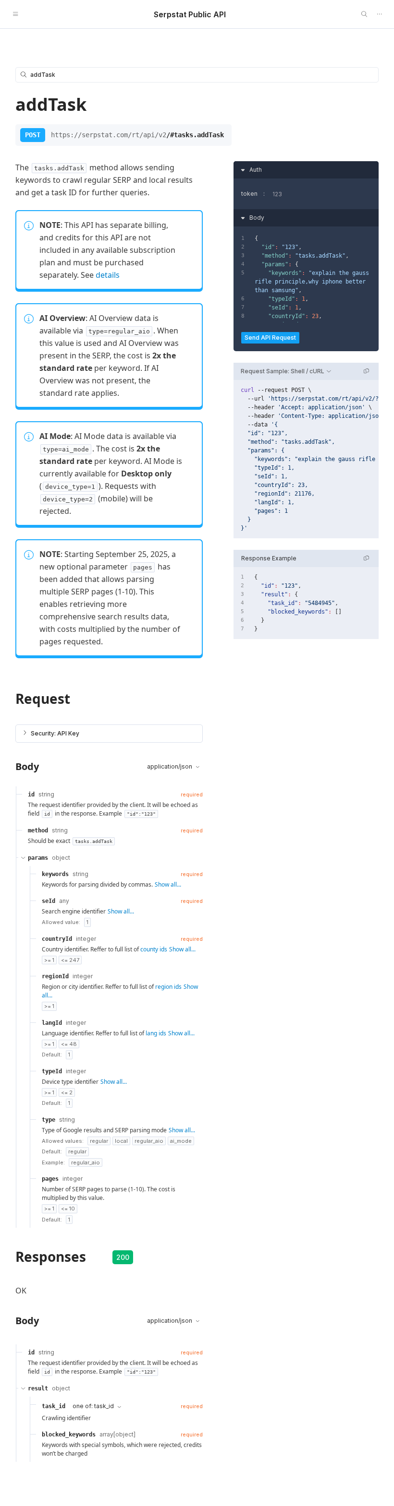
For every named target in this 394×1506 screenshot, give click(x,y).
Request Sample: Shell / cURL (282, 371)
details (108, 275)
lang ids (156, 1033)
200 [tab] (122, 1257)
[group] (306, 459)
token (249, 193)
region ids (168, 987)
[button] (109, 733)
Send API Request (270, 337)
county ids (153, 949)
